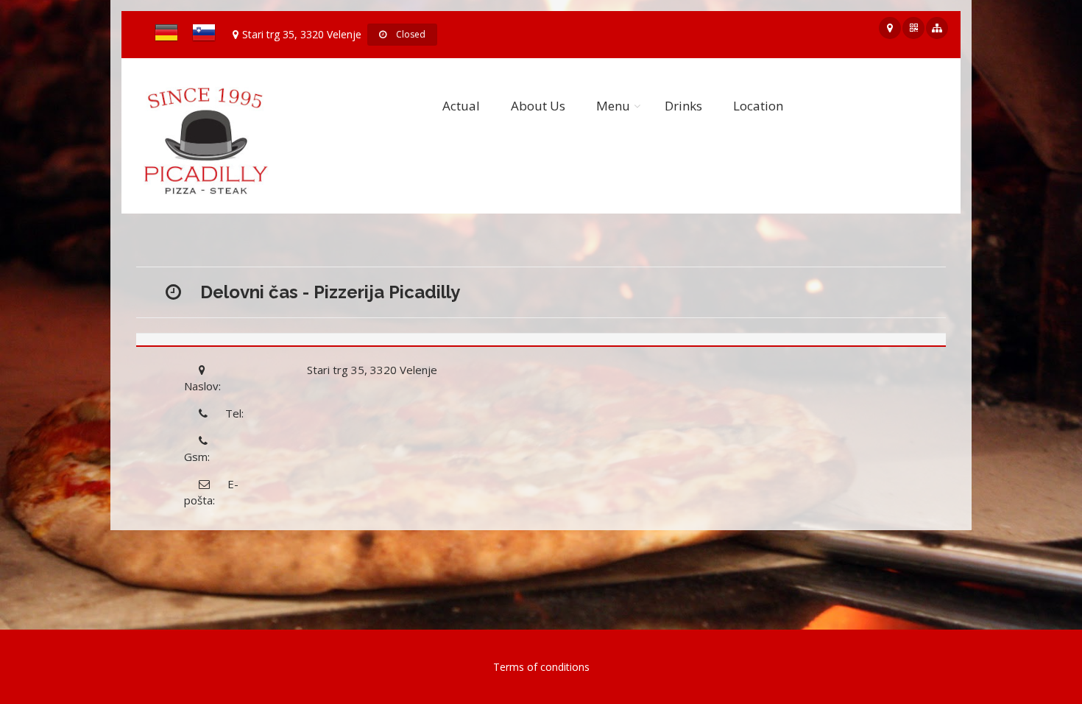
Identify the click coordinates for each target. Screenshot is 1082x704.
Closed (409, 34)
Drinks (683, 105)
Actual (461, 105)
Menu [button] (613, 105)
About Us (538, 105)
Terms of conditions (541, 667)
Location (758, 105)
